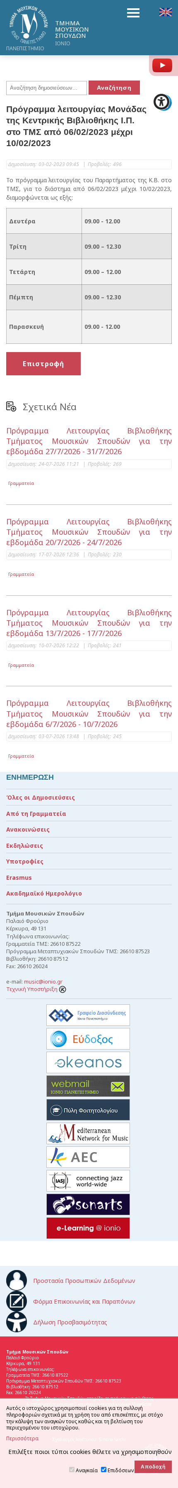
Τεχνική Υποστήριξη (32, 989)
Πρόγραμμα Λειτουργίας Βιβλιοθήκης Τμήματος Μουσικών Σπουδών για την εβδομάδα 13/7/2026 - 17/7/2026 (89, 622)
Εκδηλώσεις (24, 845)
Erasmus (19, 877)
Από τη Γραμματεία (36, 813)
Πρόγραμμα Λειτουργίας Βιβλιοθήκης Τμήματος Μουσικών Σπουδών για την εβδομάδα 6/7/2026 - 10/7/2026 (89, 713)
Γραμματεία (21, 483)
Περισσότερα (22, 1438)
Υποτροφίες (24, 861)
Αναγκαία (87, 1470)
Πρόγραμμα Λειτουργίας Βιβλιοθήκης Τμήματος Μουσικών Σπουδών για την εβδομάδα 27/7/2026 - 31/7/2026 (89, 441)
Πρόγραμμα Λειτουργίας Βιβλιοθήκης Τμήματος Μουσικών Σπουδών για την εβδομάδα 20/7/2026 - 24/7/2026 (89, 531)
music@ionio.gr (43, 981)
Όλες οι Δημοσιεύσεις (40, 797)
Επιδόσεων (121, 1470)
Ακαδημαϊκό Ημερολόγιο (44, 893)
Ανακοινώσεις (28, 829)
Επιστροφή (43, 363)
